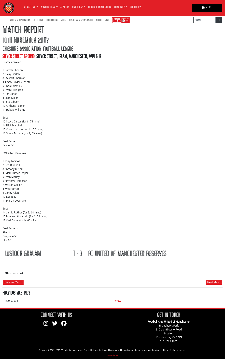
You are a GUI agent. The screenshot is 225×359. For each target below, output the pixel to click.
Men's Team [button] (30, 7)
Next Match (214, 282)
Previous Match (13, 282)
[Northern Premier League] (120, 20)
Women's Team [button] (48, 7)
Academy (64, 7)
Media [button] (64, 20)
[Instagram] (47, 325)
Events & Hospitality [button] (19, 20)
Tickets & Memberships (100, 7)
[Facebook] (65, 325)
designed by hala (113, 355)
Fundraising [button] (52, 20)
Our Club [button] (134, 7)
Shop (204, 7)
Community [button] (119, 7)
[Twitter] (56, 325)
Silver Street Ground (18, 56)
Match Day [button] (77, 7)
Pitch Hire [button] (38, 20)
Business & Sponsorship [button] (81, 20)
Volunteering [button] (102, 20)
